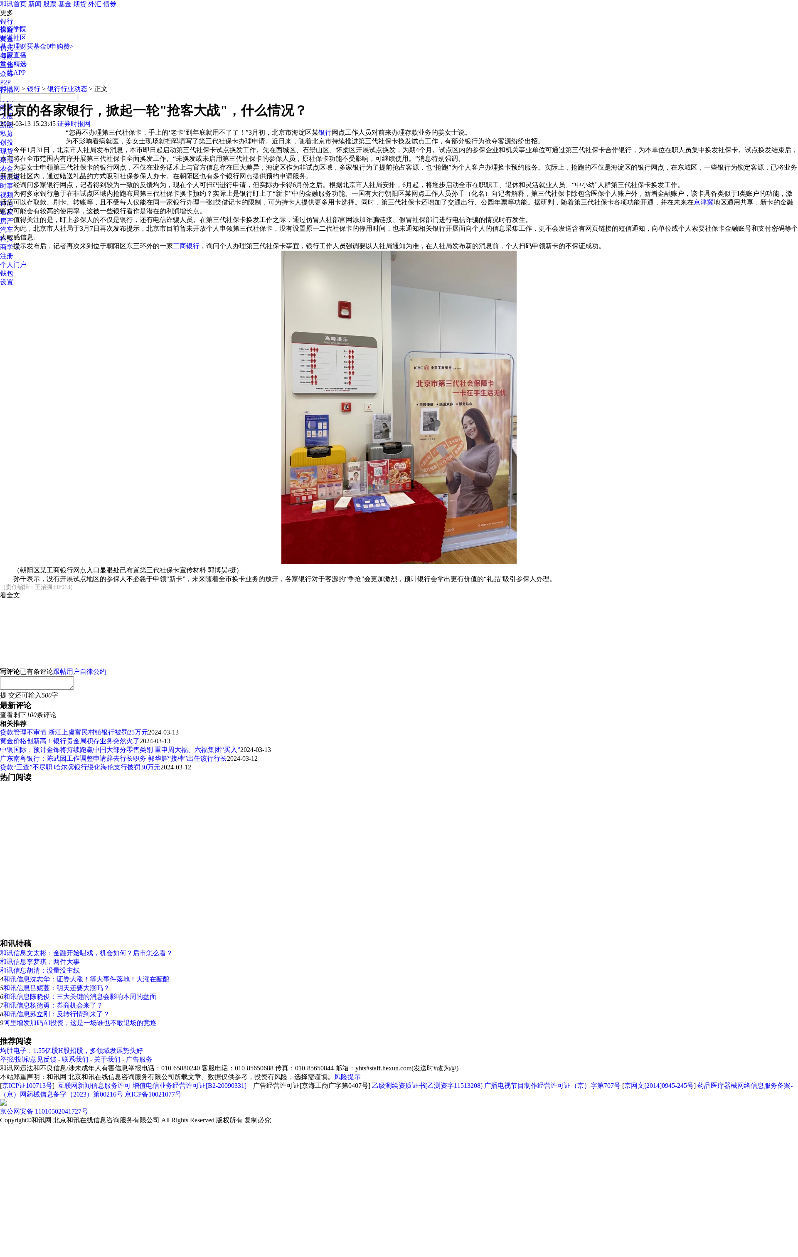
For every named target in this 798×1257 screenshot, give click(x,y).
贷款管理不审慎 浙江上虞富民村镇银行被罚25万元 (74, 732)
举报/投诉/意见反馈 (28, 1059)
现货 (6, 151)
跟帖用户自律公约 (79, 671)
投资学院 (13, 28)
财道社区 (13, 37)
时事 (6, 186)
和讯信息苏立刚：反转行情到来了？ (56, 1014)
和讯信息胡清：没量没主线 (40, 970)
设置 (6, 282)
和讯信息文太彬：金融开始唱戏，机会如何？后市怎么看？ (86, 952)
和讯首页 (13, 3)
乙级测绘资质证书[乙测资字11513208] (427, 1085)
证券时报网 (74, 123)
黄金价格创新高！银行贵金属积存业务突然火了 (70, 740)
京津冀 (704, 202)
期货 (79, 3)
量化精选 (13, 63)
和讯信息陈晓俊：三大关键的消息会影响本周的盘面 (79, 996)
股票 (50, 3)
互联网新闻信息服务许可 (94, 1085)
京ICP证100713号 (27, 1085)
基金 (64, 3)
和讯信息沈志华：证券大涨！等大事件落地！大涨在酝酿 (86, 979)
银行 (6, 21)
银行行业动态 (67, 88)
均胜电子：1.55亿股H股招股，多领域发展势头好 (71, 1050)
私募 (6, 133)
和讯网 (10, 88)
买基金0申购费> (50, 46)
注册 (6, 255)
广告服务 (139, 1059)
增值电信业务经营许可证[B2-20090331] (189, 1085)
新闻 (35, 3)
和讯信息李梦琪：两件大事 (40, 961)
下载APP (13, 72)
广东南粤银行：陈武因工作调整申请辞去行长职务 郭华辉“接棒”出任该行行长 (113, 758)
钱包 (6, 273)
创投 (6, 142)
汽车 (6, 229)
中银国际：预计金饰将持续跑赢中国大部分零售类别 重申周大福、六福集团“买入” (120, 749)
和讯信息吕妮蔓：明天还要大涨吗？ (56, 987)
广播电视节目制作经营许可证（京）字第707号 (552, 1085)
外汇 (94, 3)
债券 (109, 3)
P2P (5, 82)
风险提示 (347, 1076)
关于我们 (107, 1059)
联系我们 (75, 1059)
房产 (6, 220)
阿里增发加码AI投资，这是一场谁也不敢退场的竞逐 (80, 1022)
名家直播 (13, 55)
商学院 (10, 247)
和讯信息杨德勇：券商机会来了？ (53, 1005)
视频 (6, 194)
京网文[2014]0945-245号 (659, 1085)
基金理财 (13, 46)
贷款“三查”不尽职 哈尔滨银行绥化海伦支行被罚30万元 (80, 767)
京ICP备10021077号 (153, 1094)
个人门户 (13, 264)
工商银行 (186, 245)
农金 (6, 168)
